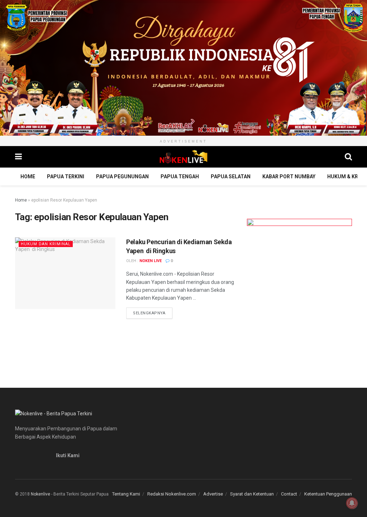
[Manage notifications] (352, 503)
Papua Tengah (180, 176)
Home (27, 176)
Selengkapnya (152, 312)
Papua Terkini (65, 176)
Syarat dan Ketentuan (252, 494)
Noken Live (150, 260)
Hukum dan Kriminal (46, 244)
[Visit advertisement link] (183, 68)
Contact (289, 494)
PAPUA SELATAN (231, 176)
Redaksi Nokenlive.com (171, 494)
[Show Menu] (18, 157)
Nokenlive (40, 494)
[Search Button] (348, 157)
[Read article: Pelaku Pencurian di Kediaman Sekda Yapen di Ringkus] (65, 273)
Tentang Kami (126, 494)
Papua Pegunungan (122, 176)
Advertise (213, 494)
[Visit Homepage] (183, 157)
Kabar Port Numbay (288, 176)
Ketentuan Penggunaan (328, 494)
